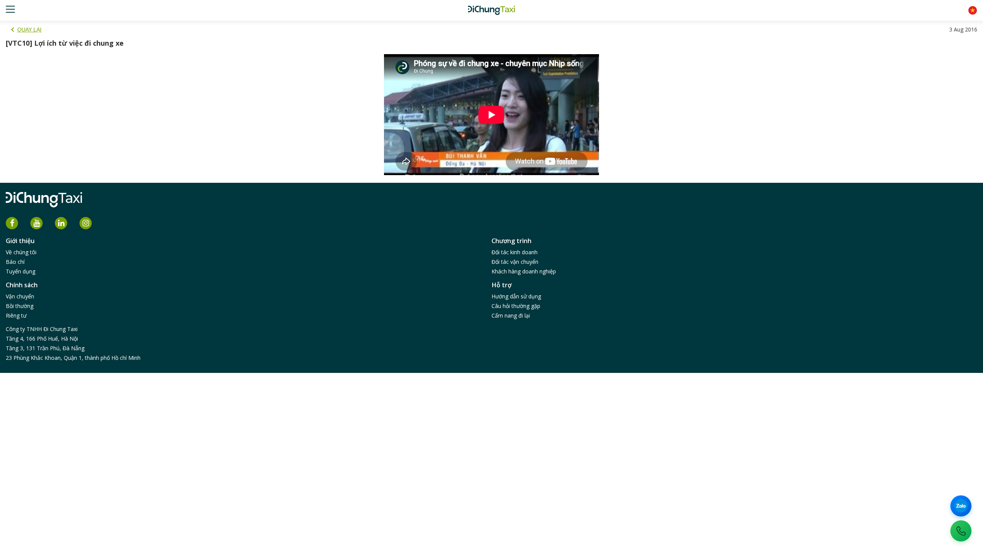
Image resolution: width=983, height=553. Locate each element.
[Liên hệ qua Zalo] (960, 506)
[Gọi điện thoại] (960, 530)
